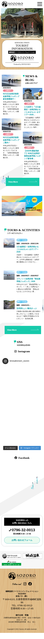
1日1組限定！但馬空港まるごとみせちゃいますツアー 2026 (28, 249)
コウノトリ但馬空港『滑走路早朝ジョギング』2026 (28, 280)
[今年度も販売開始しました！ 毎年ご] (32, 376)
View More (13, 182)
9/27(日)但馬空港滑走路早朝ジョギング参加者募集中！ (11, 96)
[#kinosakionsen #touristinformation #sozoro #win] (32, 415)
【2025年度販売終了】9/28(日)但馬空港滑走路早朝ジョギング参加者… (32, 155)
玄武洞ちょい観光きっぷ (26, 308)
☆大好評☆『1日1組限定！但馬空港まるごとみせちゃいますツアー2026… (32, 111)
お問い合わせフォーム (22, 540)
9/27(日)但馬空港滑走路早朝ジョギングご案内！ (11, 140)
